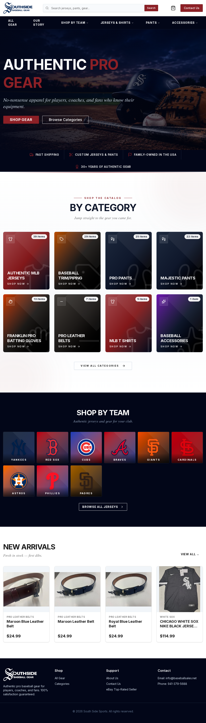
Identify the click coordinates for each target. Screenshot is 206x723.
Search (151, 7)
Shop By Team (73, 22)
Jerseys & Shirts (116, 22)
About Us (112, 678)
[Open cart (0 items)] (173, 8)
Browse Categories (65, 120)
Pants (151, 22)
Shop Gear (21, 120)
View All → (190, 554)
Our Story (38, 22)
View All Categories (100, 365)
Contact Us (191, 8)
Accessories (183, 22)
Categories (62, 683)
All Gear (12, 22)
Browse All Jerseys (100, 506)
